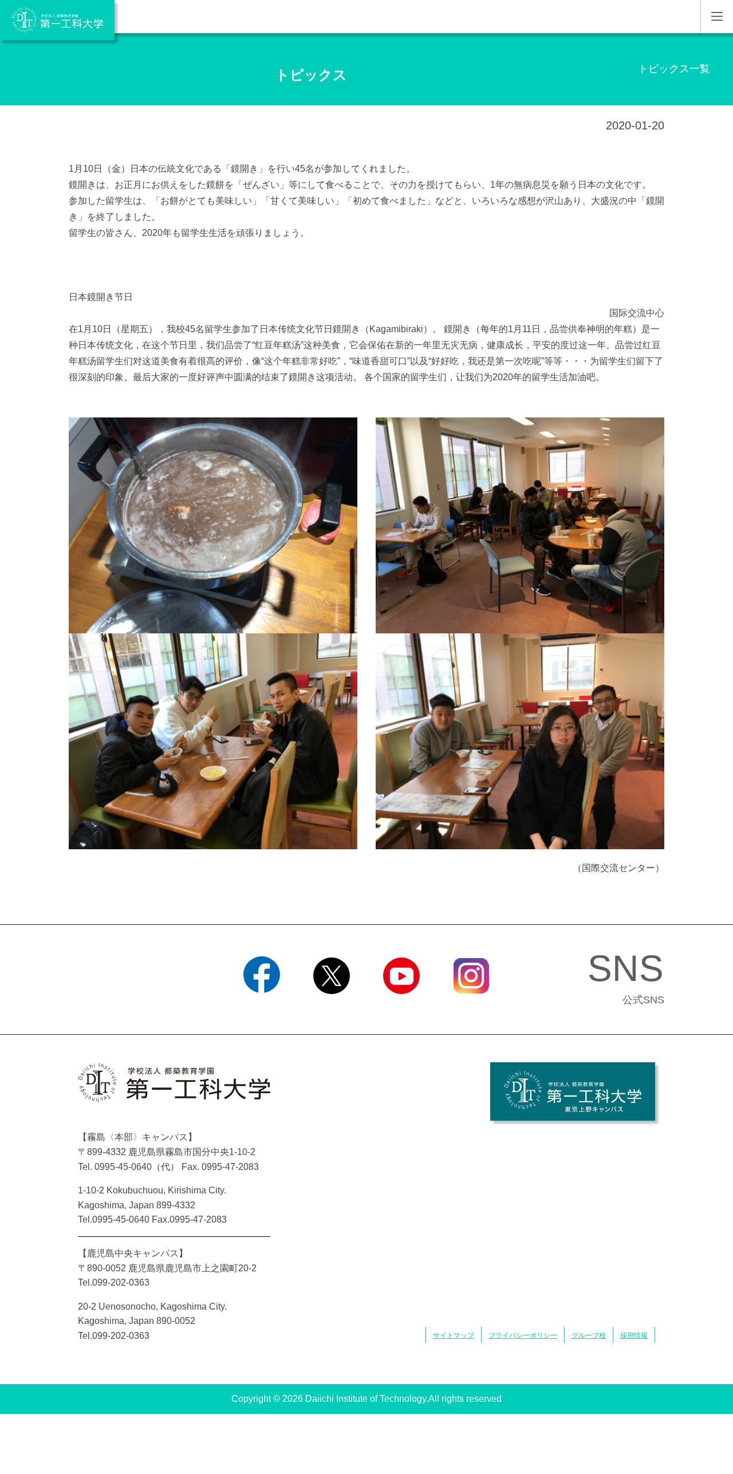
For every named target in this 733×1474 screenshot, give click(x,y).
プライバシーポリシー (522, 1335)
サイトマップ (453, 1335)
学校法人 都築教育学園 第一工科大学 (57, 20)
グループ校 (589, 1335)
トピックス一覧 (674, 68)
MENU (716, 16)
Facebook (262, 1008)
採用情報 (634, 1335)
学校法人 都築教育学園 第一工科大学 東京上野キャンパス (572, 1091)
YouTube (401, 1008)
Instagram (471, 1008)
